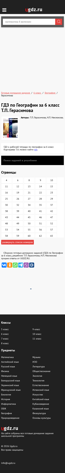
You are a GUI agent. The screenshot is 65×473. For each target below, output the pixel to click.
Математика (7, 357)
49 (17, 223)
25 (6, 198)
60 (29, 235)
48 (6, 223)
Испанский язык (40, 389)
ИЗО (34, 361)
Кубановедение (40, 403)
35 (40, 204)
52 (51, 223)
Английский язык (10, 361)
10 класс (36, 333)
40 (29, 211)
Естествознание (40, 385)
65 (51, 235)
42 (51, 211)
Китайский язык (40, 399)
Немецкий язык (9, 375)
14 (40, 186)
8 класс (5, 343)
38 (6, 211)
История (5, 399)
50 (29, 223)
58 (6, 235)
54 (17, 229)
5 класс (5, 329)
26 (17, 198)
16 (6, 192)
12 (17, 186)
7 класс (4, 338)
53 (6, 229)
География (6, 413)
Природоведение (10, 417)
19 (17, 192)
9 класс (36, 329)
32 (17, 204)
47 (51, 217)
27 (29, 198)
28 (40, 198)
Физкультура (39, 413)
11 (6, 186)
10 (51, 180)
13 (29, 186)
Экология (37, 375)
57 (51, 229)
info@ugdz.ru (8, 462)
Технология (38, 380)
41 (40, 211)
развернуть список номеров (17, 242)
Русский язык (8, 366)
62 (40, 235)
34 (29, 204)
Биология (6, 394)
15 (51, 186)
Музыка (36, 357)
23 (51, 192)
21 (29, 192)
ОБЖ (3, 408)
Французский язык (11, 389)
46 (40, 217)
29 (51, 198)
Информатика (8, 403)
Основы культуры (41, 417)
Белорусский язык (10, 380)
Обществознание (41, 371)
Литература (38, 366)
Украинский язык (10, 385)
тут (35, 149)
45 (29, 217)
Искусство (37, 394)
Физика (5, 371)
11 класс (36, 338)
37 (51, 204)
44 (17, 217)
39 (17, 211)
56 (40, 229)
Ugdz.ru (14, 446)
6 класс (5, 333)
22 (40, 192)
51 (40, 223)
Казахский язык (40, 408)
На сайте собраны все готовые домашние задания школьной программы (27, 434)
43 (6, 217)
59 (17, 235)
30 (6, 204)
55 (29, 229)
